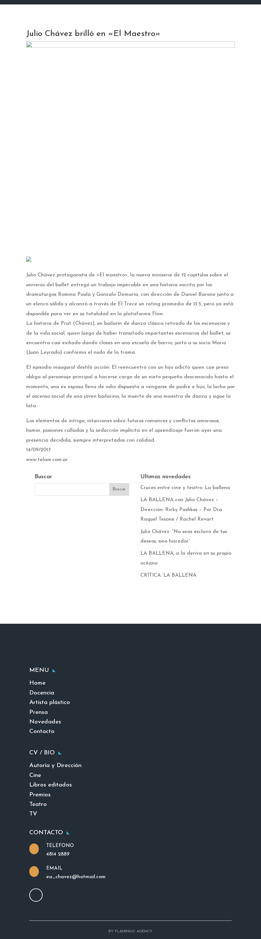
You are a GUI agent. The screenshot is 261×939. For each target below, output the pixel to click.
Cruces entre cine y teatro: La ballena (185, 487)
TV (33, 814)
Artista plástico (49, 703)
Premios (40, 795)
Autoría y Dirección (55, 766)
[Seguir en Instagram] (36, 895)
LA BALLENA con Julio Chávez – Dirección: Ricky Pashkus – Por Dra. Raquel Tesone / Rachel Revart (181, 509)
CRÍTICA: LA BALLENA (168, 575)
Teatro (38, 804)
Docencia (41, 693)
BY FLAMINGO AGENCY (130, 931)
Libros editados (50, 785)
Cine (35, 775)
